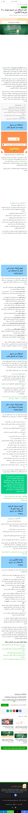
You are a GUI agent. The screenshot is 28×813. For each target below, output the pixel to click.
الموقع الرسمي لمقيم (17, 373)
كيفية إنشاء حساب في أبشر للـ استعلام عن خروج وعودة (13, 108)
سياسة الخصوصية (9, 804)
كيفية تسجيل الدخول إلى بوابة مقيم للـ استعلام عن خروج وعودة (14, 116)
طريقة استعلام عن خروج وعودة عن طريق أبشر (15, 697)
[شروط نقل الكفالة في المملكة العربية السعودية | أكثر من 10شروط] (21, 734)
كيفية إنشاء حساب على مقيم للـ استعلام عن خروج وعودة (14, 113)
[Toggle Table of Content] (24, 105)
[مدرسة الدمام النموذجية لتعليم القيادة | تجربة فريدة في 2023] (7, 734)
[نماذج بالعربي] (14, 1)
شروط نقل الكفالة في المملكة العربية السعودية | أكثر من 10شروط (21, 740)
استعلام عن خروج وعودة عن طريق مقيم (16, 110)
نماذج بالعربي (15, 78)
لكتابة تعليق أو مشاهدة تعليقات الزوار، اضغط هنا (14, 748)
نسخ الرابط (5, 705)
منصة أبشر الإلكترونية (15, 203)
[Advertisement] (14, 51)
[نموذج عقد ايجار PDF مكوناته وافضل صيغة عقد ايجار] (7, 721)
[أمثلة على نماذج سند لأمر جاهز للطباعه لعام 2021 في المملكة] (21, 721)
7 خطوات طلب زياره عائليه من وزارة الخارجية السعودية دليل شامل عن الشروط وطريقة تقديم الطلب (15, 498)
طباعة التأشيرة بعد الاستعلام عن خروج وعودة (15, 118)
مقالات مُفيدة (19, 4)
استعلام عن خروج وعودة (20, 694)
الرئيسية (24, 4)
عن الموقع (15, 804)
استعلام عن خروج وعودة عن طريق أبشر (16, 107)
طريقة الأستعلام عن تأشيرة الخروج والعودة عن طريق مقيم (13, 700)
